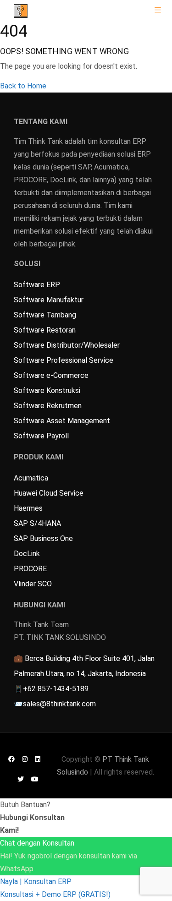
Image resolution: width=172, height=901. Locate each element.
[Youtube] (35, 779)
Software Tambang (45, 315)
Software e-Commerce (51, 375)
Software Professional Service (63, 360)
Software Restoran (45, 330)
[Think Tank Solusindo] (21, 10)
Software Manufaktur (48, 299)
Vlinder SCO (33, 583)
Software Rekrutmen (48, 405)
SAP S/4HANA (37, 523)
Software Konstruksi (47, 390)
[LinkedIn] (37, 758)
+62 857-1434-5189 (56, 688)
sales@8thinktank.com (59, 703)
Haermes (28, 508)
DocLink (27, 553)
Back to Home (23, 86)
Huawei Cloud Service (48, 493)
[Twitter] (20, 779)
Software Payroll (41, 435)
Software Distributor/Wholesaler (67, 345)
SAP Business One (43, 538)
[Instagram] (25, 758)
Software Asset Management (62, 420)
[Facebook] (11, 758)
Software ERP (37, 284)
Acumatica (31, 478)
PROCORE (30, 568)
